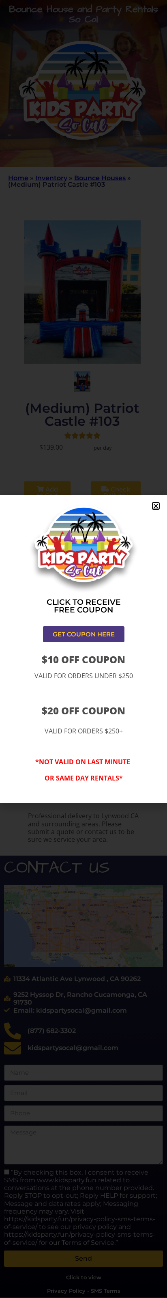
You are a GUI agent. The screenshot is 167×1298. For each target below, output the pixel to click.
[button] (156, 506)
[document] (83, 649)
